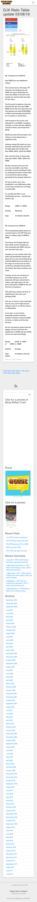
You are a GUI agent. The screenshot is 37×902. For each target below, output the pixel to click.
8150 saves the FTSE (13, 547)
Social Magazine (16, 898)
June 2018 (9, 834)
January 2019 (10, 810)
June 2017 (9, 874)
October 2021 (10, 700)
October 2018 (10, 820)
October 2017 (10, 860)
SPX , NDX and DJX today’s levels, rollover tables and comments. (18, 567)
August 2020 (10, 747)
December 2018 (11, 814)
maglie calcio (10, 573)
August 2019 (10, 787)
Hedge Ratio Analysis (18, 891)
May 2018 (9, 837)
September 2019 (11, 784)
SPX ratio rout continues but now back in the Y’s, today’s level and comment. (17, 583)
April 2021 (9, 720)
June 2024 (9, 613)
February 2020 (11, 767)
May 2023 (9, 643)
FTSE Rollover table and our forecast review (18, 589)
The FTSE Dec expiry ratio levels (17, 540)
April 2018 (9, 840)
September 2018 (11, 824)
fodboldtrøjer (10, 581)
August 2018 (10, 827)
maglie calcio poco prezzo (15, 565)
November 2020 (11, 737)
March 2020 (10, 764)
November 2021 (11, 697)
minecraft (9, 560)
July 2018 (9, 830)
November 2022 (11, 657)
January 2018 (10, 850)
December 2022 (11, 653)
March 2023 (10, 650)
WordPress (27, 898)
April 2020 (9, 760)
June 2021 (9, 713)
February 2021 (11, 727)
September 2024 (11, 607)
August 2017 (10, 867)
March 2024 (10, 623)
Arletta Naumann (11, 588)
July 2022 (9, 670)
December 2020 (11, 733)
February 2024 (11, 627)
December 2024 (11, 600)
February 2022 (11, 687)
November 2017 (11, 857)
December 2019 (11, 774)
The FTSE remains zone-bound (16, 537)
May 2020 (9, 757)
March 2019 (10, 804)
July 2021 (9, 710)
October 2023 (10, 630)
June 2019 (9, 794)
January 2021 (10, 730)
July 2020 (9, 750)
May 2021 (9, 717)
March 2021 (10, 723)
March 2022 (10, 683)
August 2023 (10, 633)
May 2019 (9, 797)
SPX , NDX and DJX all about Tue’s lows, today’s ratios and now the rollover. (19, 575)
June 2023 (9, 640)
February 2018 (11, 847)
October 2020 (10, 740)
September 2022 (11, 663)
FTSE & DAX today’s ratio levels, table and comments (17, 561)
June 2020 (9, 754)
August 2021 (10, 707)
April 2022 (9, 680)
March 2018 (10, 844)
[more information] (20, 30)
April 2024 (9, 620)
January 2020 (10, 770)
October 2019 (10, 780)
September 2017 (11, 864)
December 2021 (11, 693)
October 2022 (10, 660)
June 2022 (9, 673)
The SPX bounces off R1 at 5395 (17, 544)
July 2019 (9, 790)
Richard (19, 359)
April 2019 (9, 800)
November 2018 (11, 817)
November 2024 (11, 603)
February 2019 (11, 807)
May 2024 (9, 617)
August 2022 (10, 667)
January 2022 (10, 690)
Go (30, 394)
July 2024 (9, 610)
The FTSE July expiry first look (16, 551)
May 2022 (9, 677)
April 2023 (9, 647)
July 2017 (9, 870)
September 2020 (11, 743)
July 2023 (9, 637)
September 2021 (11, 703)
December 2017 (11, 854)
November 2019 (11, 777)
